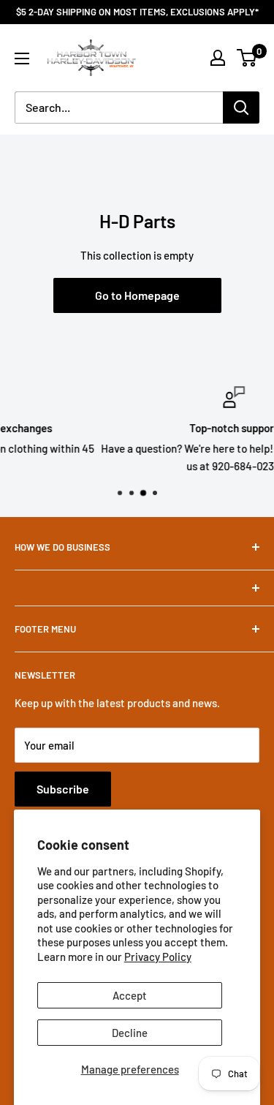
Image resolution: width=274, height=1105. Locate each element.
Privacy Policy (157, 956)
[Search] (241, 107)
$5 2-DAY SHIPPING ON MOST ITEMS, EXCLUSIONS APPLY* (137, 12)
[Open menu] (22, 58)
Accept (130, 995)
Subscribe (63, 789)
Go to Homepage (137, 295)
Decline (130, 1032)
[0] (247, 58)
